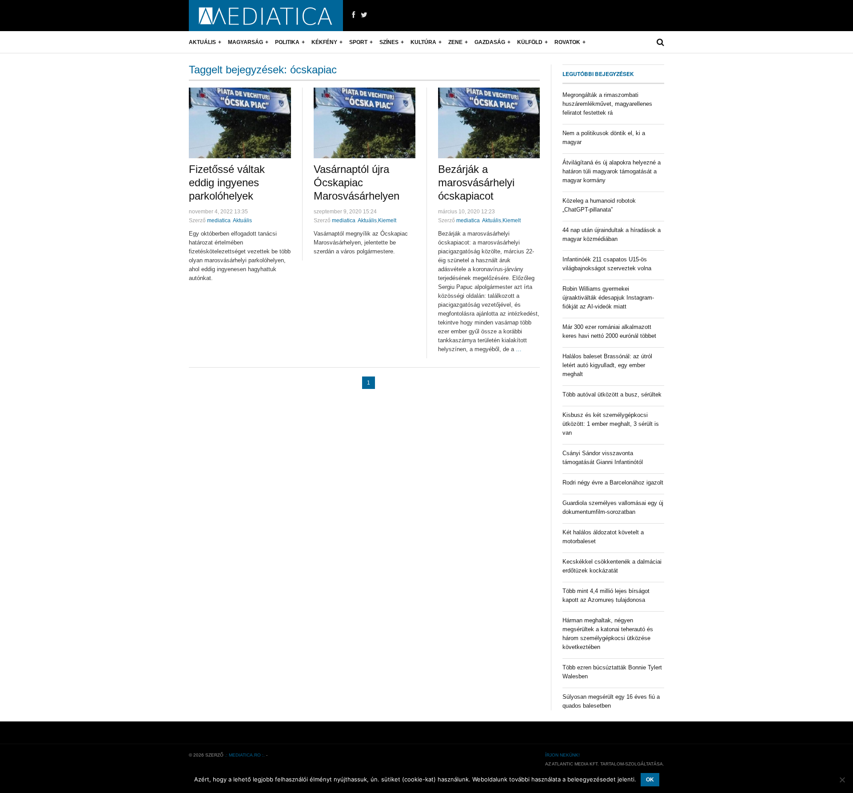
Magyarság (245, 42)
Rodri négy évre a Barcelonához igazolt (612, 482)
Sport (358, 42)
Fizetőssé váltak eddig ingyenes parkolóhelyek (227, 182)
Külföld (529, 42)
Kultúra (423, 42)
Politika (287, 42)
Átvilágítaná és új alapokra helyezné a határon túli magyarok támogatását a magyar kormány (611, 171)
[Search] (660, 42)
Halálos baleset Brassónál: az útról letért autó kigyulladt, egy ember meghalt (607, 365)
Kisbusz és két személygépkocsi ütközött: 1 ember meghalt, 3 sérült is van (610, 424)
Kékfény (324, 42)
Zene (455, 42)
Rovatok (567, 42)
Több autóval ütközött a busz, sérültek (612, 394)
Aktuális (202, 42)
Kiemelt (387, 220)
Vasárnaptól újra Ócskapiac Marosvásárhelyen (356, 182)
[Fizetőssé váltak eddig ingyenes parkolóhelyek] (240, 123)
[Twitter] (364, 15)
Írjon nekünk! (562, 755)
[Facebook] (353, 15)
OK (650, 780)
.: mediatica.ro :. (245, 755)
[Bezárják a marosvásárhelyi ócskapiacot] (489, 123)
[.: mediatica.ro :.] (266, 15)
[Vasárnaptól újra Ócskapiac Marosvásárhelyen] (364, 123)
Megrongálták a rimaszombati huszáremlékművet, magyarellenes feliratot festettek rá (607, 104)
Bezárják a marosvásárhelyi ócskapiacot (476, 182)
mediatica (219, 220)
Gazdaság (489, 42)
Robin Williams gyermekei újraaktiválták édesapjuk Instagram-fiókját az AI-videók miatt (608, 297)
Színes (389, 42)
